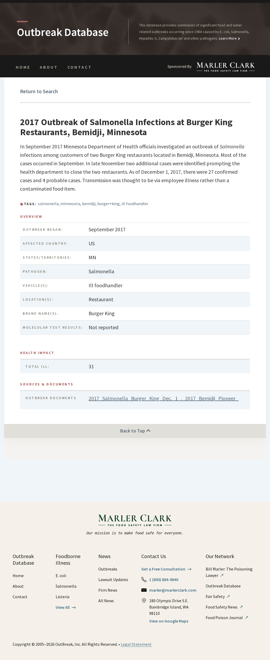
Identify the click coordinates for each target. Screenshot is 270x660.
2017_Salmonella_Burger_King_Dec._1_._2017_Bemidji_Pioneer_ (164, 398)
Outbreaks (107, 569)
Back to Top (133, 431)
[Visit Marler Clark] (135, 520)
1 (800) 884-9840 (163, 579)
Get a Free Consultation (166, 569)
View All (66, 607)
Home (23, 67)
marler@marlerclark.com (172, 590)
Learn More (227, 38)
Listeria (62, 596)
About (49, 67)
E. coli (61, 575)
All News (106, 600)
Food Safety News (224, 607)
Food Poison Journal (227, 617)
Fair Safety (218, 596)
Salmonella (66, 586)
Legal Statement (136, 644)
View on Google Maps (168, 621)
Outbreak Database (223, 585)
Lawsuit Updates (113, 579)
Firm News (107, 590)
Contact (80, 67)
